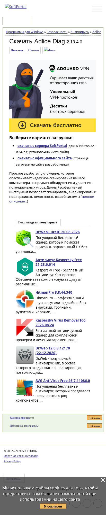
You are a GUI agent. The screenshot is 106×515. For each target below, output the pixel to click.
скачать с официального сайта (44, 158)
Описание (17, 50)
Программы (18, 21)
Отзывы (33, 50)
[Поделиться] (49, 50)
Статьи (43, 21)
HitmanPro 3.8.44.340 (54, 292)
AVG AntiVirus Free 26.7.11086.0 (63, 380)
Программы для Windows (24, 32)
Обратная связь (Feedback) (21, 456)
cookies (57, 488)
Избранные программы (24, 425)
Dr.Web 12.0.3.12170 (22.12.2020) (53, 350)
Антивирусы (79, 32)
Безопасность (57, 32)
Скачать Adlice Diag (37, 41)
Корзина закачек (20, 417)
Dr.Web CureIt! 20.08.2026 (58, 232)
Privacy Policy (12, 461)
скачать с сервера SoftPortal (42, 145)
